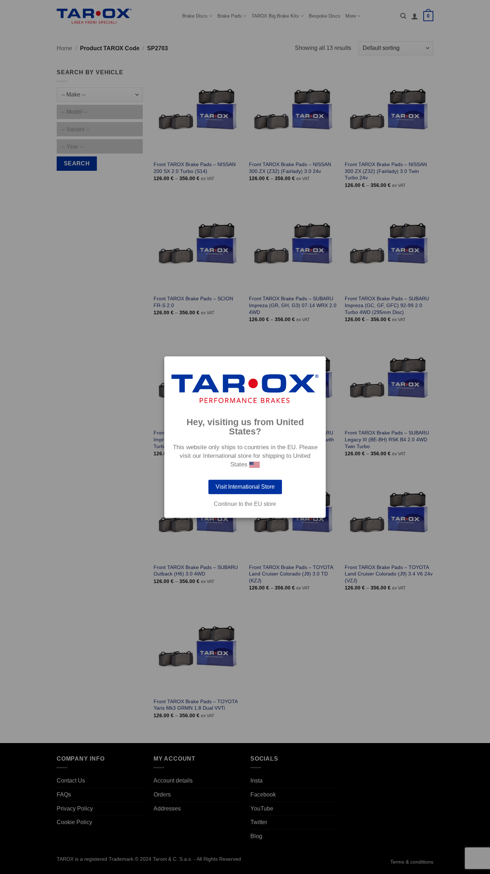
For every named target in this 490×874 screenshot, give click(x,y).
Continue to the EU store (245, 504)
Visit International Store (245, 487)
